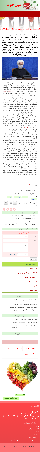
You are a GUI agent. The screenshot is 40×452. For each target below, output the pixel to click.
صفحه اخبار (19, 395)
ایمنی (19, 354)
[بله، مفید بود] (15, 203)
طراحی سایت (33, 281)
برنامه (35, 100)
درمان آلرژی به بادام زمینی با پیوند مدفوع (26, 218)
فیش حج (34, 286)
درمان (4, 91)
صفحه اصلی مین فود (10, 398)
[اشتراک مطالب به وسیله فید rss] (7, 209)
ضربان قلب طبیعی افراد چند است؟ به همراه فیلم (25, 319)
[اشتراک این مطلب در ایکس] (14, 209)
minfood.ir (30, 185)
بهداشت (10, 91)
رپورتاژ (26, 354)
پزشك (8, 348)
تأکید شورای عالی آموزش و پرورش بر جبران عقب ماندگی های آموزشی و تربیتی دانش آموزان (22, 301)
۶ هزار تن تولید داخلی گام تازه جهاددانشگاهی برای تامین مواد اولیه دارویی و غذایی (20, 225)
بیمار (9, 197)
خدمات (26, 127)
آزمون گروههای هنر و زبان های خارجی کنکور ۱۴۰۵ (24, 328)
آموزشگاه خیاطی (32, 268)
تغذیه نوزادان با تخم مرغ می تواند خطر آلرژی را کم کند (23, 307)
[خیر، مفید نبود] (6, 203)
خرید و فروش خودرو (31, 277)
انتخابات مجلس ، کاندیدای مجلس (27, 273)
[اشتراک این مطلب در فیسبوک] (4, 209)
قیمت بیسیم (33, 290)
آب (13, 348)
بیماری (34, 199)
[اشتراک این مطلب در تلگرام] (10, 209)
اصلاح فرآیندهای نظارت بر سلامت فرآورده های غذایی (23, 215)
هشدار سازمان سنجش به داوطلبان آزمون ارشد (25, 304)
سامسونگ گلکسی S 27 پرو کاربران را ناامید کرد (25, 310)
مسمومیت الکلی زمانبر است (29, 221)
